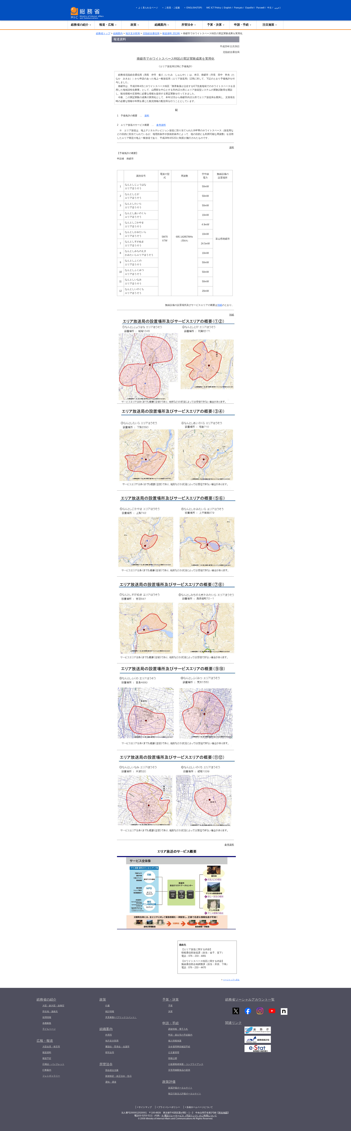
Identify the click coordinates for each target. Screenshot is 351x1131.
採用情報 (46, 1017)
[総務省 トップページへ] (88, 13)
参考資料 (161, 125)
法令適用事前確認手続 (179, 1046)
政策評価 (169, 1082)
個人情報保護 (174, 1040)
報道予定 (46, 1058)
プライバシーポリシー (169, 1107)
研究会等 (109, 1052)
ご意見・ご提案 (172, 7)
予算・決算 (214, 24)
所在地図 (223, 1113)
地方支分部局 (133, 33)
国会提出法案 (111, 1070)
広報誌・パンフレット (53, 1064)
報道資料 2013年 (171, 33)
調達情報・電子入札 (178, 1029)
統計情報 (109, 1011)
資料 (146, 115)
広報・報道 (45, 1041)
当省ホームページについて (199, 1107)
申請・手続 (241, 24)
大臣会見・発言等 (51, 1046)
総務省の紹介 (79, 24)
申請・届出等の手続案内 (180, 1035)
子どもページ (49, 1029)
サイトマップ (145, 1107)
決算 (170, 1011)
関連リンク (233, 1023)
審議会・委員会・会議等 (117, 1046)
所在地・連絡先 (50, 1011)
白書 (107, 1005)
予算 (170, 1005)
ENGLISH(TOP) (194, 7)
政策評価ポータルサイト (180, 1088)
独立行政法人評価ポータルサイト (184, 1093)
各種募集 (46, 1023)
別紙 (219, 305)
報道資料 (46, 1052)
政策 (133, 24)
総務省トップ (103, 33)
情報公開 (172, 1058)
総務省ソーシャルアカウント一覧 (250, 999)
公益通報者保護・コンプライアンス (185, 1064)
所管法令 (187, 24)
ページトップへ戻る (231, 980)
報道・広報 (106, 24)
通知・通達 (110, 1082)
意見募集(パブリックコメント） (121, 1017)
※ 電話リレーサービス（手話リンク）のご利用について (189, 1116)
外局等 (108, 1035)
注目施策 (268, 24)
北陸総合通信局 (151, 33)
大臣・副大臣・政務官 (53, 1005)
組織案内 (160, 24)
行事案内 (46, 1070)
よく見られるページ (148, 7)
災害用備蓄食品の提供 (179, 1070)
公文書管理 (173, 1052)
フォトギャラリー (51, 1076)
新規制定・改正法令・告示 (118, 1076)
